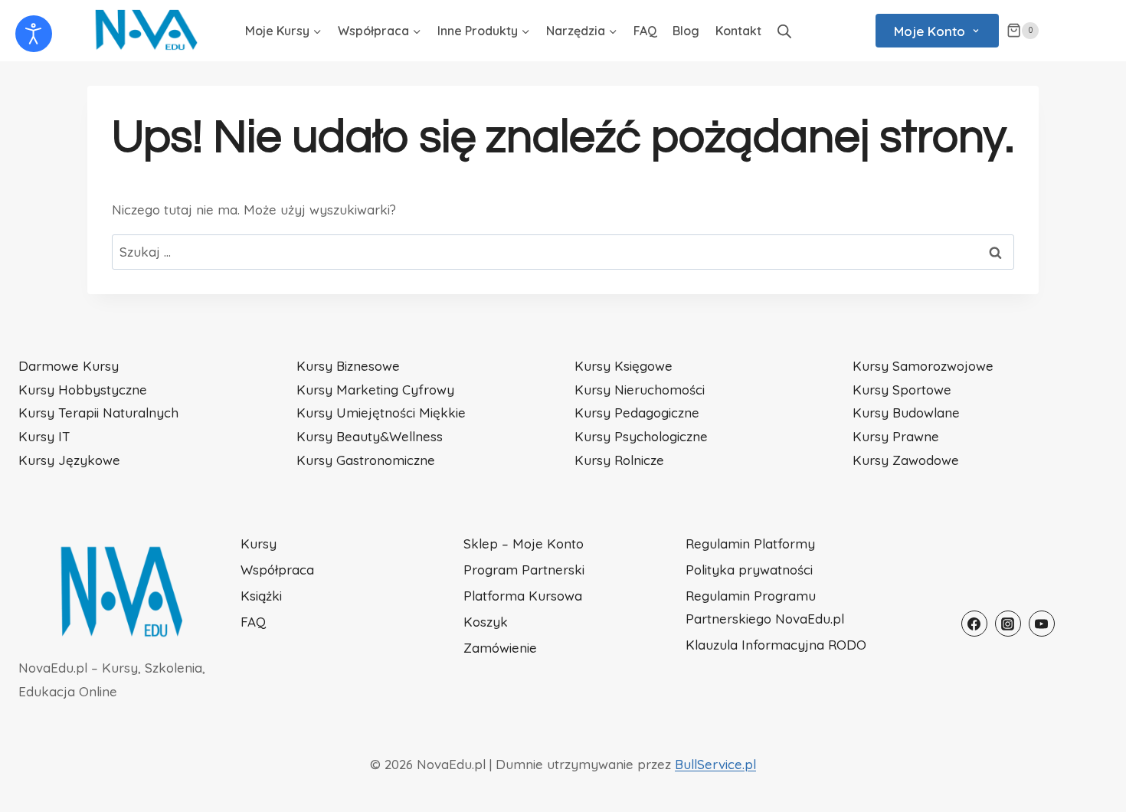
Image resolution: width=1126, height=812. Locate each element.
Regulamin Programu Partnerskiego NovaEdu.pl (765, 607)
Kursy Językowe (69, 460)
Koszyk (485, 622)
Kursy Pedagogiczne (636, 412)
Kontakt (738, 30)
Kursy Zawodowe (906, 460)
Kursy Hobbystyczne (82, 389)
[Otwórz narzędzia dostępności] (33, 33)
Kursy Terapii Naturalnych (98, 412)
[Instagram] (1008, 624)
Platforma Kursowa (522, 596)
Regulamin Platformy (750, 543)
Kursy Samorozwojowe (923, 366)
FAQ (645, 30)
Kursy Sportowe (902, 389)
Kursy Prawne (896, 436)
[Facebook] (974, 624)
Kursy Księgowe (623, 366)
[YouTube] (1042, 624)
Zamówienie (500, 648)
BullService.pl (715, 764)
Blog (686, 30)
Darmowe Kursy (68, 366)
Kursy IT (44, 436)
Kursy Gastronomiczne (365, 460)
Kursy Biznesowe (348, 366)
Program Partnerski (523, 570)
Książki (261, 596)
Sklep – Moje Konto (523, 543)
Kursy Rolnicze (619, 460)
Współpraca (277, 570)
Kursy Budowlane (906, 412)
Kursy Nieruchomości (639, 389)
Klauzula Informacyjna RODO (776, 645)
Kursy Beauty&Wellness (369, 436)
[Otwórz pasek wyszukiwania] (784, 31)
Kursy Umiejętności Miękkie (381, 412)
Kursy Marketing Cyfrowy (375, 389)
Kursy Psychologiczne (641, 436)
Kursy (259, 543)
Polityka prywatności (749, 570)
